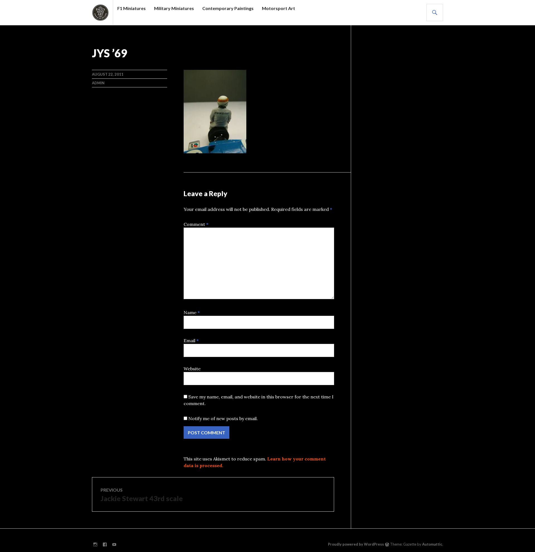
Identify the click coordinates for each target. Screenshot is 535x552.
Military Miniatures (174, 8)
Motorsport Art (278, 8)
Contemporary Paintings (228, 8)
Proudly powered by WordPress (356, 544)
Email (191, 340)
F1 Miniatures (131, 8)
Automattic (432, 544)
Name (192, 312)
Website (192, 368)
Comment (196, 224)
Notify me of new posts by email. (223, 418)
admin (98, 83)
